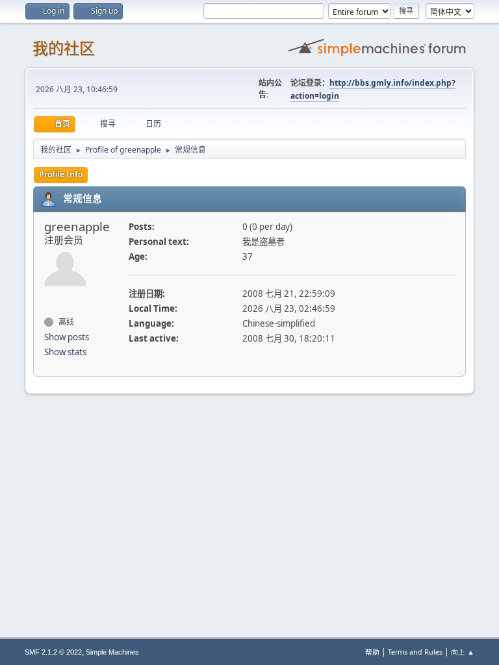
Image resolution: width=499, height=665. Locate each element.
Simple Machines (112, 652)
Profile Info (61, 174)
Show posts (66, 337)
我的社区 (63, 48)
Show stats (65, 352)
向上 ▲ (462, 652)
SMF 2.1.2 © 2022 (53, 652)
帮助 (372, 652)
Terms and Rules (415, 652)
